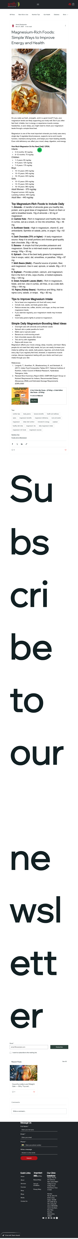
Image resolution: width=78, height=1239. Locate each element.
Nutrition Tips (36, 14)
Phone (23, 1142)
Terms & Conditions (36, 1184)
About (22, 1180)
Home (22, 1176)
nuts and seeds (56, 418)
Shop (22, 1190)
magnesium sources (35, 430)
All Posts (12, 14)
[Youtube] (43, 1218)
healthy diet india (18, 426)
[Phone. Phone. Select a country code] (23, 1145)
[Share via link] (26, 444)
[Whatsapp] (39, 150)
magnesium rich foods (19, 430)
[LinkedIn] (51, 1218)
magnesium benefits (25, 418)
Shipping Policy (37, 1176)
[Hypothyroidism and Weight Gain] (23, 1073)
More (64, 14)
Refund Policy (37, 1180)
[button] (73, 4)
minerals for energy (43, 422)
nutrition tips (16, 414)
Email (12, 1043)
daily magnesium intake (46, 426)
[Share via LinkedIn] (22, 444)
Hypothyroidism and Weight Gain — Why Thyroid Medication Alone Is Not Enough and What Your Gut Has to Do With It (23, 1085)
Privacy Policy (37, 1189)
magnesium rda (31, 426)
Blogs (22, 1194)
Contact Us (24, 1201)
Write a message (26, 1149)
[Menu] (38, 4)
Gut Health (47, 14)
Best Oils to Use (23, 14)
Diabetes (56, 14)
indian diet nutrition (28, 422)
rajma (14, 418)
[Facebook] (49, 1218)
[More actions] (65, 25)
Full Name (25, 1126)
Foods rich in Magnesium (19, 437)
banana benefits (39, 414)
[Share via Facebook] (12, 444)
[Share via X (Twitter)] (17, 444)
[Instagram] (46, 1218)
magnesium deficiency (41, 418)
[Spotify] (54, 1218)
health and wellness (53, 414)
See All (64, 1061)
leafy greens (27, 414)
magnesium (16, 422)
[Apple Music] (57, 1218)
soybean (55, 422)
